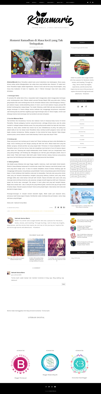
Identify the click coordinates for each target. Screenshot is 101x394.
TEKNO (82, 135)
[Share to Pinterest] (61, 207)
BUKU (72, 166)
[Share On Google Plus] (64, 207)
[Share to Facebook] (55, 207)
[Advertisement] (36, 332)
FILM (78, 160)
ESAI (84, 169)
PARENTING (74, 169)
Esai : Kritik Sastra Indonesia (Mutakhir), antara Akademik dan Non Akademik (84, 236)
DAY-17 (42, 211)
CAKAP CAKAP (82, 163)
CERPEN (78, 166)
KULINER (82, 139)
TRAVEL (82, 143)
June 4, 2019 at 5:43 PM (16, 275)
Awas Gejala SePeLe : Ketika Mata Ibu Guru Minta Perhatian (82, 206)
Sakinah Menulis (52, 391)
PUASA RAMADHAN (49, 211)
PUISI (80, 169)
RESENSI (82, 124)
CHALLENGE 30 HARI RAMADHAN (31, 211)
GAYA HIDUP (84, 160)
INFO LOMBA (82, 176)
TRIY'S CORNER (82, 147)
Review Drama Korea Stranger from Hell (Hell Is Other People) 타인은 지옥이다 (85, 243)
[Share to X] (58, 207)
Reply (63, 284)
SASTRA (82, 120)
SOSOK (89, 169)
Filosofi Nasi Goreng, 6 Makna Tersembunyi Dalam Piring (85, 220)
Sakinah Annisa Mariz (18, 272)
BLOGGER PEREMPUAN (16, 211)
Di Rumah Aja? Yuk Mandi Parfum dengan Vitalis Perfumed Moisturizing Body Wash (85, 228)
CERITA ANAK (74, 176)
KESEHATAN (82, 131)
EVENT (82, 128)
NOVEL (78, 173)
